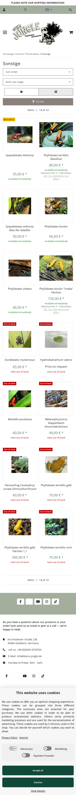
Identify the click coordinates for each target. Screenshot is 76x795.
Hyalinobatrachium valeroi (56, 359)
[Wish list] (25, 10)
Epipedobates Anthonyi (20, 155)
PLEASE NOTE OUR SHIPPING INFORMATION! (38, 2)
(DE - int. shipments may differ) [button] (56, 177)
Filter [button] (40, 101)
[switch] (13, 748)
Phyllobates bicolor (56, 226)
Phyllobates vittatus (20, 288)
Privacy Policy (9, 737)
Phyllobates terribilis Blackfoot (56, 157)
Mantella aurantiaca (20, 419)
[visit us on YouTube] (38, 602)
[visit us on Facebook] (20, 602)
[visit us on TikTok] (55, 602)
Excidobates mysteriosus (20, 359)
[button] (48, 10)
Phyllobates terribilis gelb (56, 485)
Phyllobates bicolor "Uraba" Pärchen (56, 290)
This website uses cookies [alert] (38, 692)
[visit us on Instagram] (46, 602)
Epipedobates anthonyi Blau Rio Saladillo (20, 228)
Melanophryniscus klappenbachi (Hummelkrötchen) (56, 422)
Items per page (15, 82)
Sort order (12, 72)
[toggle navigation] (5, 32)
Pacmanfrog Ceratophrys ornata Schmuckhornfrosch (19, 487)
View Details (38, 791)
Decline (38, 782)
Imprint (23, 737)
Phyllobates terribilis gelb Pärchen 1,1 (19, 549)
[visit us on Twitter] (29, 602)
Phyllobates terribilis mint (56, 547)
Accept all (38, 770)
